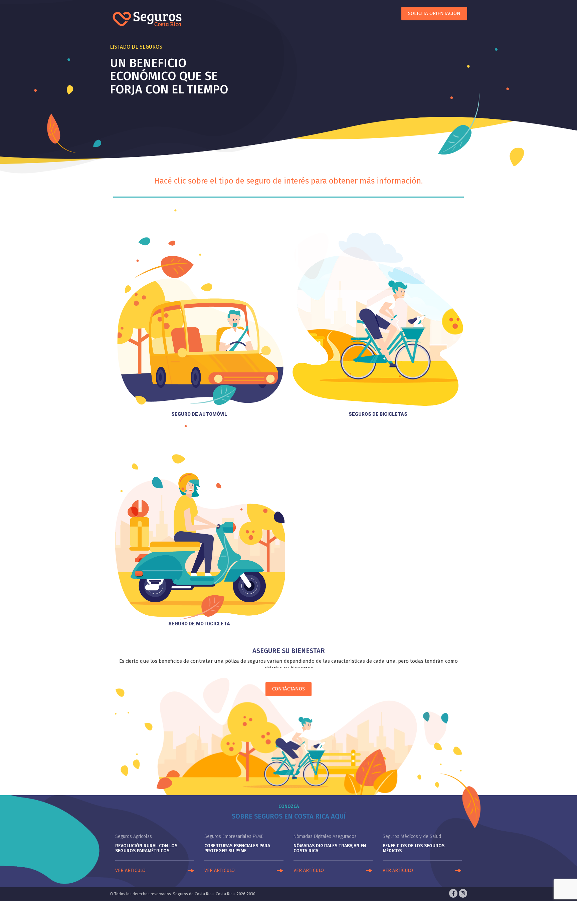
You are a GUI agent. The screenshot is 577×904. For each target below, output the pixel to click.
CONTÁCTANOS (288, 689)
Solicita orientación (434, 13)
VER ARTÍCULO (130, 870)
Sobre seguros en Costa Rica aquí (289, 816)
